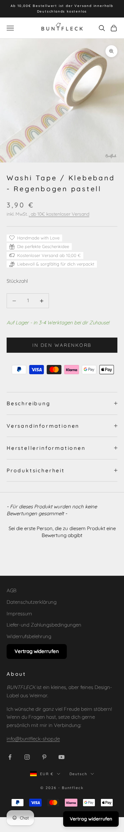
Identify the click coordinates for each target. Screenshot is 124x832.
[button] (62, 531)
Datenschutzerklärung (32, 602)
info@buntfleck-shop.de (33, 739)
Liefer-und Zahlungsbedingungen (44, 625)
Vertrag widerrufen (37, 651)
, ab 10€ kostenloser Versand (59, 214)
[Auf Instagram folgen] (27, 757)
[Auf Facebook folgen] (10, 757)
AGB (12, 590)
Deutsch (78, 774)
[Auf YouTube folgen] (61, 757)
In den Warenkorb (61, 345)
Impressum (19, 613)
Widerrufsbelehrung (29, 636)
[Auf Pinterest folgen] (44, 757)
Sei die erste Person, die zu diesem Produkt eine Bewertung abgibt (62, 531)
